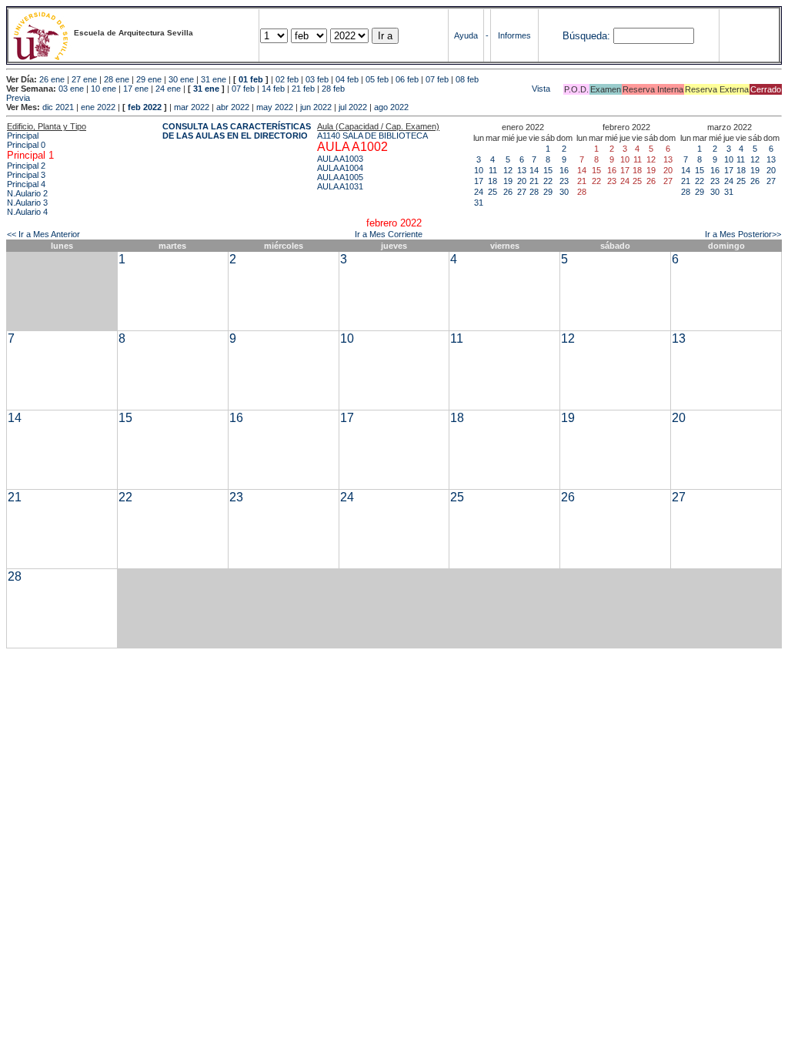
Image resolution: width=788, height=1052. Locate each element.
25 (492, 191)
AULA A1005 (340, 177)
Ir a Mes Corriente (388, 234)
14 (534, 170)
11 (493, 170)
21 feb (303, 88)
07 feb (437, 79)
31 (478, 202)
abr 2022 (232, 107)
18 (492, 181)
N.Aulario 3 (27, 202)
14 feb (273, 88)
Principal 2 (26, 165)
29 (548, 191)
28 (534, 191)
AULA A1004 (340, 168)
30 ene (181, 79)
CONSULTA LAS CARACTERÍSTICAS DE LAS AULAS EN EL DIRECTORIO (236, 131)
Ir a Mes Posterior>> (743, 234)
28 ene (116, 79)
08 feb (467, 79)
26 (508, 191)
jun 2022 (316, 107)
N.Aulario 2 (27, 193)
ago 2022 (391, 107)
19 (508, 181)
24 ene (168, 88)
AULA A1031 (340, 186)
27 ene (84, 79)
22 (548, 181)
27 (521, 191)
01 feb (251, 79)
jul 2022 (353, 107)
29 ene (149, 79)
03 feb (317, 79)
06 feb (407, 79)
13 (521, 170)
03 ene (71, 88)
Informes (514, 35)
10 (478, 170)
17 (478, 181)
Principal (22, 135)
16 (564, 170)
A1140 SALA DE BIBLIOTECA (372, 135)
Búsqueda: (586, 36)
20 (521, 181)
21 (534, 181)
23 (564, 181)
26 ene (52, 79)
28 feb (333, 88)
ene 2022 (98, 107)
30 (564, 191)
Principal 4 (26, 184)
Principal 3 (26, 174)
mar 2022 (191, 107)
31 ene (213, 79)
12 (508, 170)
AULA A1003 (340, 158)
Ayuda (466, 35)
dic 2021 (58, 107)
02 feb (287, 79)
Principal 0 (26, 144)
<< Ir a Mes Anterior (43, 234)
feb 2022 (145, 107)
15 (548, 170)
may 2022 (274, 107)
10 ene (103, 88)
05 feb (377, 79)
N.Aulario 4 (27, 211)
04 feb (347, 79)
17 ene (136, 88)
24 (478, 191)
